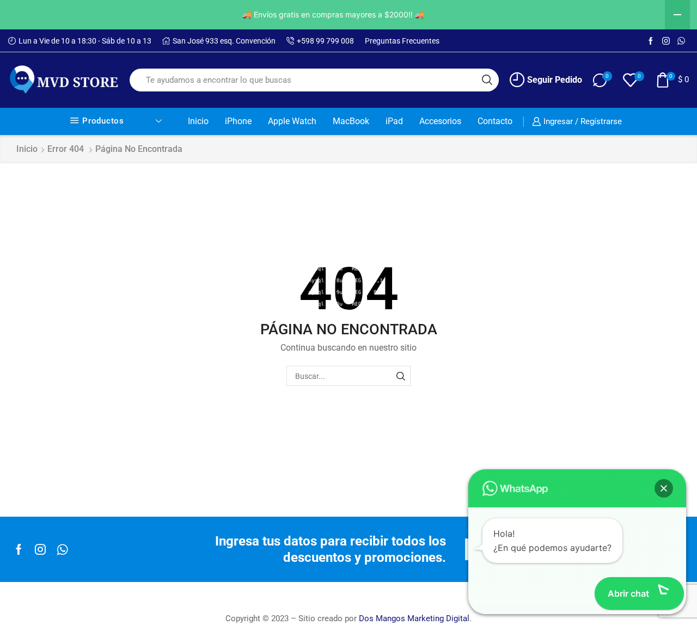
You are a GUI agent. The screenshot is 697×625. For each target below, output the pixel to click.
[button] (664, 488)
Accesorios (440, 121)
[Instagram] (666, 41)
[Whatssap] (681, 41)
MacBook (351, 121)
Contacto (495, 121)
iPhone (238, 121)
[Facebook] (651, 41)
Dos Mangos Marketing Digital (414, 618)
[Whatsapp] (62, 549)
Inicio (198, 121)
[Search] (400, 376)
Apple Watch (292, 121)
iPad (394, 121)
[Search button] (487, 80)
